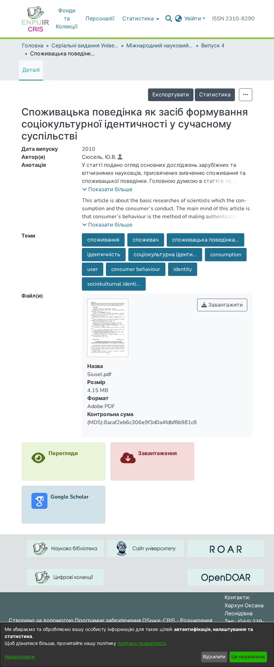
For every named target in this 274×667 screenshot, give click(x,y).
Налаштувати (19, 657)
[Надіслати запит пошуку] (168, 19)
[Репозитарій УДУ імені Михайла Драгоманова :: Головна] (35, 18)
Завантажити (225, 305)
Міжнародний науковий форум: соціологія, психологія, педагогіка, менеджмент (159, 45)
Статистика (215, 94)
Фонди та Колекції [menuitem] (67, 18)
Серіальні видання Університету (84, 45)
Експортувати (170, 94)
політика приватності (141, 643)
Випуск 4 (213, 45)
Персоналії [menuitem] (100, 18)
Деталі (31, 70)
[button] (107, 189)
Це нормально (248, 657)
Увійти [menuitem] (192, 18)
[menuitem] (140, 18)
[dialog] (137, 645)
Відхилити (214, 657)
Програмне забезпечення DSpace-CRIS (125, 620)
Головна (32, 45)
